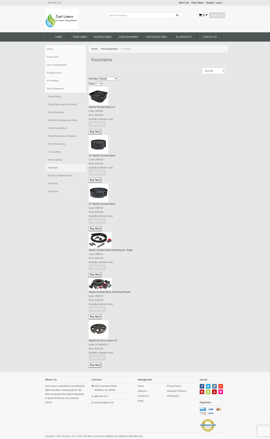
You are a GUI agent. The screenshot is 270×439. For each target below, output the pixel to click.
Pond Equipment (128, 36)
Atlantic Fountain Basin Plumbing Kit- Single (111, 250)
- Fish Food (52, 191)
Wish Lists (184, 2)
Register (210, 2)
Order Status (197, 2)
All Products (184, 36)
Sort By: (93, 78)
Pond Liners (80, 36)
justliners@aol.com (104, 402)
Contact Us (210, 36)
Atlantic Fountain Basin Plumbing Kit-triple (110, 292)
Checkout (217, 15)
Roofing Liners (102, 36)
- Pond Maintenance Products (61, 136)
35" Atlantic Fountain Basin (102, 155)
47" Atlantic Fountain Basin (102, 204)
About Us (142, 391)
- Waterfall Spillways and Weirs (62, 120)
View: (92, 83)
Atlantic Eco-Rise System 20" (103, 340)
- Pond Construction (57, 128)
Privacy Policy (174, 386)
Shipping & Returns (176, 391)
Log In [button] (219, 2)
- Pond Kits (52, 183)
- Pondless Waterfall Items (60, 175)
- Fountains (52, 167)
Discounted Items (156, 36)
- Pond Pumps (54, 96)
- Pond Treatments (56, 144)
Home (58, 36)
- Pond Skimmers (55, 112)
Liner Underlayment (57, 65)
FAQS (140, 401)
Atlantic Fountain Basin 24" (102, 107)
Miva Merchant (136, 436)
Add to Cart (97, 124)
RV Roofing (52, 80)
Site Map (88, 436)
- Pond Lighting (54, 160)
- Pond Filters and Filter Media (62, 104)
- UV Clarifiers (54, 152)
